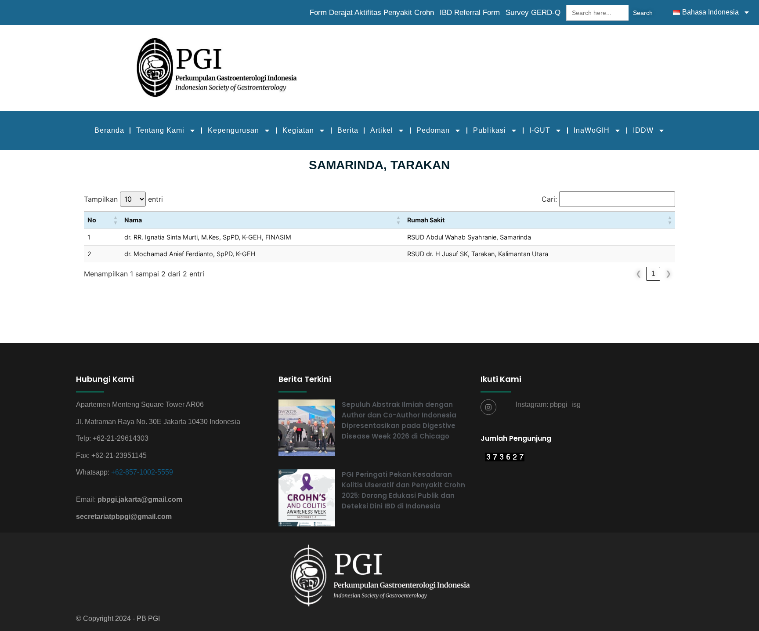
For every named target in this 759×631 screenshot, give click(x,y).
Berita (347, 130)
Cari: (549, 199)
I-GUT (539, 130)
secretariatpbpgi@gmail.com (124, 516)
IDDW (643, 130)
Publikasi (489, 130)
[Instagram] (488, 407)
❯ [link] (668, 273)
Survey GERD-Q (533, 12)
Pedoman (433, 130)
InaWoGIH (592, 130)
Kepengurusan (233, 130)
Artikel (381, 130)
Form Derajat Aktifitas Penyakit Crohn (372, 12)
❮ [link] (638, 273)
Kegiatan (298, 130)
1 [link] (653, 273)
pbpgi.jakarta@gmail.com (140, 499)
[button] (115, 220)
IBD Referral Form (470, 12)
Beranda (109, 130)
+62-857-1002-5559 (142, 472)
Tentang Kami (160, 130)
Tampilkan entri (123, 199)
